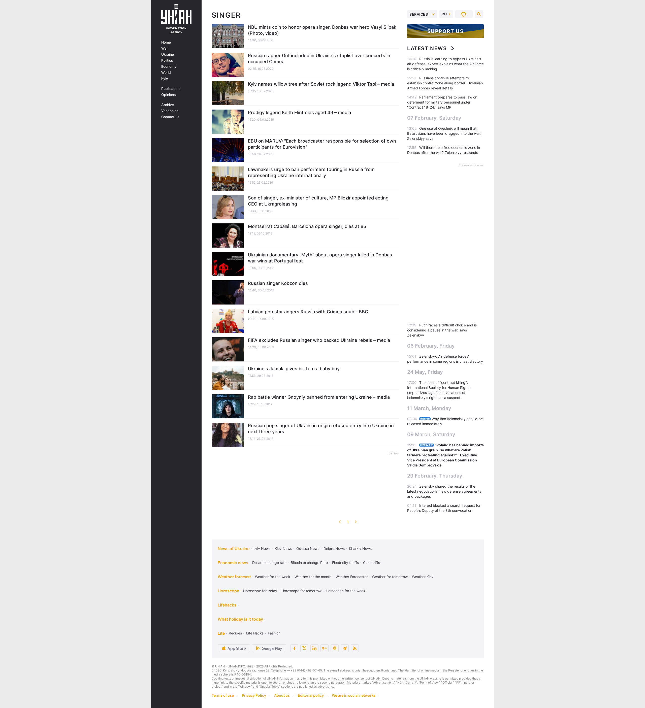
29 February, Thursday (434, 476)
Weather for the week (272, 577)
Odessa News (307, 548)
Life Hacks (255, 633)
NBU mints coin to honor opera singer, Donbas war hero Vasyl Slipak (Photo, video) (322, 30)
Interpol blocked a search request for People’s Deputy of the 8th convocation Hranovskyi (443, 510)
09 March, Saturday (431, 434)
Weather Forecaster (352, 577)
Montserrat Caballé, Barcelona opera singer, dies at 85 (307, 226)
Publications (171, 89)
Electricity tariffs (345, 562)
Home (166, 42)
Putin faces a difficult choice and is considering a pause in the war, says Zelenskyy (442, 330)
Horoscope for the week (345, 591)
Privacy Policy (254, 695)
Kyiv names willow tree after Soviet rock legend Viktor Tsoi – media (321, 84)
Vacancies (169, 111)
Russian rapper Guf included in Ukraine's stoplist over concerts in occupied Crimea (319, 58)
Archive (167, 105)
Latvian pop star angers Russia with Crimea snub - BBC (308, 311)
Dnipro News (334, 548)
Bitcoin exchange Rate (309, 562)
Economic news (233, 562)
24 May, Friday (425, 372)
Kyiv (164, 79)
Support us (445, 31)
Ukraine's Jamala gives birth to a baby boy (294, 368)
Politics (167, 60)
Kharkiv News (360, 548)
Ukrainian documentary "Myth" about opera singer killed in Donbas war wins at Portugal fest (320, 257)
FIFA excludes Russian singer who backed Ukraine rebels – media (319, 340)
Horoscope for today (260, 591)
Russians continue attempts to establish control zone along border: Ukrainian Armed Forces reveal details (445, 83)
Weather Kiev (423, 577)
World (166, 73)
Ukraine (167, 54)
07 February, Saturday (434, 118)
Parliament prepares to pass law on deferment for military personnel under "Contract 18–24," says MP (442, 102)
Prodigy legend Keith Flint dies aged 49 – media (299, 112)
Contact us (170, 117)
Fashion (274, 633)
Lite (221, 633)
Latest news (427, 48)
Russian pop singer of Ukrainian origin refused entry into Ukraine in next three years (321, 428)
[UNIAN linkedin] (314, 648)
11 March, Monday (429, 408)
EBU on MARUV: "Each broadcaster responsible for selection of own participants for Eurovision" (322, 144)
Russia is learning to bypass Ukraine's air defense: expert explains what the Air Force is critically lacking (445, 64)
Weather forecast (234, 576)
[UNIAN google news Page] (324, 648)
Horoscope (228, 590)
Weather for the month (313, 577)
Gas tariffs (371, 562)
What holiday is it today (240, 619)
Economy (168, 66)
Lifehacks (227, 605)
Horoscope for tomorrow (301, 591)
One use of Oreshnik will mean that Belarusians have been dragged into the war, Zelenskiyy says (444, 133)
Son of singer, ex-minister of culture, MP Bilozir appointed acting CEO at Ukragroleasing (318, 201)
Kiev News (283, 548)
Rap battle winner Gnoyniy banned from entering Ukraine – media (319, 397)
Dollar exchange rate (269, 562)
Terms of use (223, 695)
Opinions (168, 95)
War (164, 48)
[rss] (355, 648)
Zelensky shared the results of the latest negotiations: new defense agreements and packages (444, 491)
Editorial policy (311, 695)
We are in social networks (354, 695)
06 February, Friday (431, 346)
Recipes (235, 633)
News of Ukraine (233, 548)
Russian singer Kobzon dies (278, 283)
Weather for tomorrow (390, 577)
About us (282, 695)
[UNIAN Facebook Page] (294, 648)
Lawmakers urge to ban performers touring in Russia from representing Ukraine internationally (311, 172)
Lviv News (261, 548)
